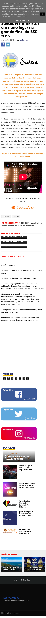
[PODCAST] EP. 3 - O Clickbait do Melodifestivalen (26, 514)
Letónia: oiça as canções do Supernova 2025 (26, 468)
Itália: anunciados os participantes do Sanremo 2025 (27, 485)
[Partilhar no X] (8, 44)
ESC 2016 (6, 217)
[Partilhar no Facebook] (3, 44)
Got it (30, 20)
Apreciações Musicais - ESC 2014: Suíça (25, 531)
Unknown (24, 40)
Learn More (19, 20)
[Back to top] (40, 612)
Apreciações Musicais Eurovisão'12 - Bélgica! (25, 504)
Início (16, 580)
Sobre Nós (25, 580)
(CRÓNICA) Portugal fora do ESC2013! (17, 457)
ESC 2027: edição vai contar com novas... (34, 568)
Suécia (16, 217)
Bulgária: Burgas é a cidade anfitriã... (11, 568)
